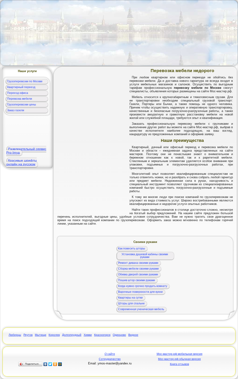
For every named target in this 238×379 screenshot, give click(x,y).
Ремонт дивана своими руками (138, 262)
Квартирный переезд (21, 87)
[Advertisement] (119, 32)
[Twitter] (50, 364)
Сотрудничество (110, 359)
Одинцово (119, 335)
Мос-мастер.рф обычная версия (179, 359)
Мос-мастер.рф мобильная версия (179, 354)
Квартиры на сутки (130, 297)
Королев (54, 335)
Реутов (28, 335)
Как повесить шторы (131, 248)
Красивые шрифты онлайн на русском (21, 162)
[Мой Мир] (60, 364)
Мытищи (40, 335)
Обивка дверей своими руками (138, 274)
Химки (88, 335)
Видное (133, 335)
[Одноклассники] (55, 364)
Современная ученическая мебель (141, 309)
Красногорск (102, 335)
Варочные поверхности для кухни (140, 291)
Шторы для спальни (131, 303)
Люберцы (15, 335)
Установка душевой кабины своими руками (145, 255)
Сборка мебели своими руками (138, 268)
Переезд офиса (17, 93)
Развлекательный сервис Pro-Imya (26, 150)
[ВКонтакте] (45, 364)
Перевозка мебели (19, 98)
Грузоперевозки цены (21, 104)
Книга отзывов (179, 364)
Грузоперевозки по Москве (25, 81)
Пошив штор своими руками (136, 280)
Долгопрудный (71, 335)
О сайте (110, 354)
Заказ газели (15, 110)
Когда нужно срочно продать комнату (142, 286)
